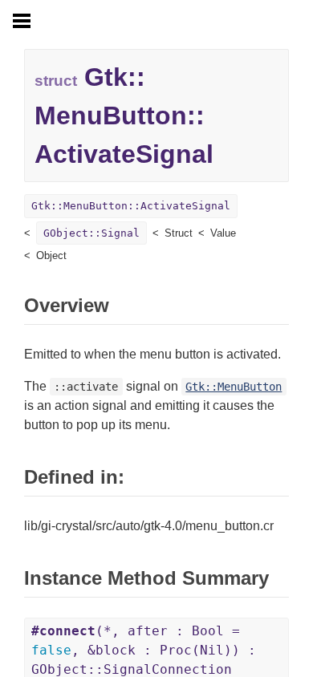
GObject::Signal (91, 233)
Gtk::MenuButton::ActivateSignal (130, 206)
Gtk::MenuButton (233, 386)
